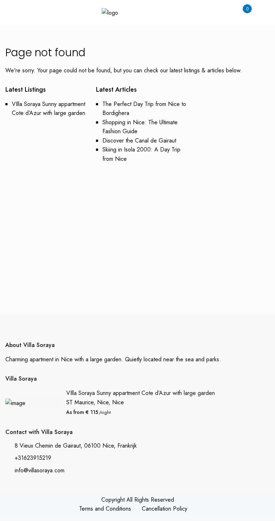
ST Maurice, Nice (87, 402)
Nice (118, 402)
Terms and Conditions (105, 509)
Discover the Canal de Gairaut (139, 140)
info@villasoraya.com (39, 470)
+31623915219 (33, 458)
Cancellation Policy (164, 509)
